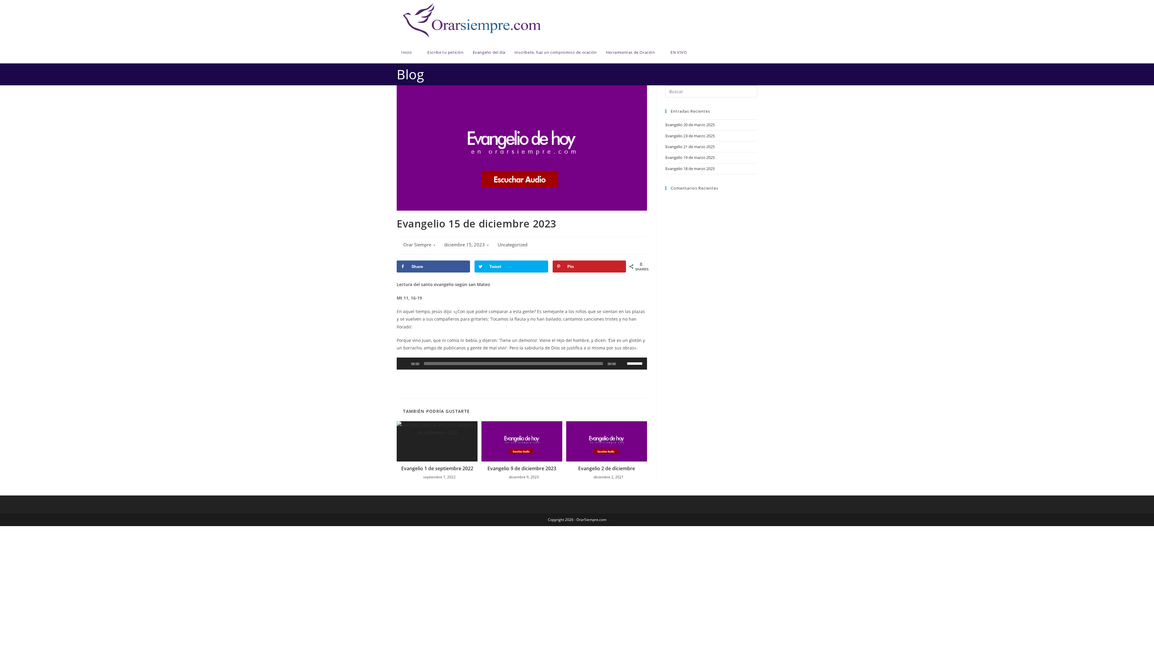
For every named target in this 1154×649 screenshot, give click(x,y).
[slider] (635, 363)
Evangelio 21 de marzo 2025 (690, 146)
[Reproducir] (404, 364)
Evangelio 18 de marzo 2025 (690, 168)
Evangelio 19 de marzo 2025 (690, 157)
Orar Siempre (417, 245)
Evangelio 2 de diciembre (606, 468)
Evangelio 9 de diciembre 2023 (521, 468)
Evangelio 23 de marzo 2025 (690, 136)
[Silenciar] (622, 364)
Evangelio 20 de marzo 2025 (690, 124)
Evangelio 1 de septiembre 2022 (437, 468)
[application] (522, 364)
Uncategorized (512, 245)
